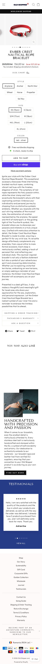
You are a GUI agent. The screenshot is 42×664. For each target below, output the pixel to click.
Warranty (21, 620)
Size (21, 105)
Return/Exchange (21, 609)
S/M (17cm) (15, 116)
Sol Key (21, 98)
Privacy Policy (21, 616)
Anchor (20, 86)
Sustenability (21, 565)
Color (21, 136)
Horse (19, 92)
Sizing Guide (21, 601)
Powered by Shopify (21, 662)
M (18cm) (28, 116)
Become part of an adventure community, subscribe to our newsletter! (20, 631)
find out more (15, 473)
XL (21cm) (21, 129)
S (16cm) (27, 110)
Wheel (10, 92)
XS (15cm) (15, 110)
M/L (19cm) (15, 122)
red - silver (21, 140)
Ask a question (21, 323)
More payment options (21, 170)
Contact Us (21, 597)
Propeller (31, 92)
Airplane (8, 86)
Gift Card (21, 569)
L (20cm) (28, 122)
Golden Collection (21, 577)
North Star (32, 86)
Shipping (17, 67)
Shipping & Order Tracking (21, 313)
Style (21, 81)
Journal (21, 585)
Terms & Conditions (21, 612)
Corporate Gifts (21, 573)
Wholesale (21, 581)
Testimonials (21, 589)
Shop (21, 558)
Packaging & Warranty (21, 318)
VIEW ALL (20, 543)
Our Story (21, 562)
